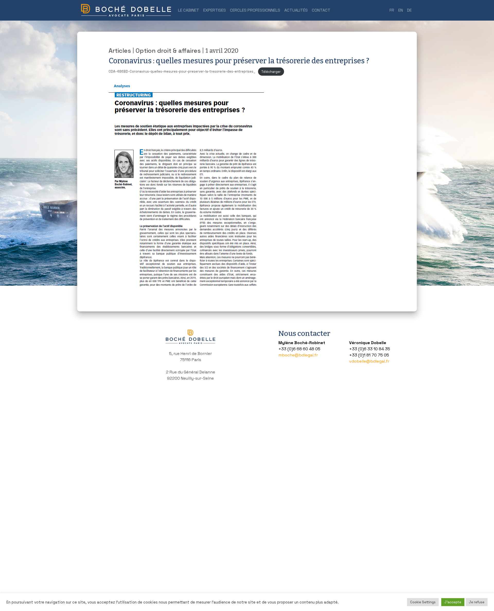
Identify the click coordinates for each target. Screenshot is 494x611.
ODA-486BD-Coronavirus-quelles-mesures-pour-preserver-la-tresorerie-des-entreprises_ (182, 71)
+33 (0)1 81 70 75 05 (369, 355)
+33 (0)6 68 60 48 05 (299, 349)
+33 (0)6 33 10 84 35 (369, 349)
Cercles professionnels (255, 10)
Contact (321, 10)
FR (392, 10)
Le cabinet (188, 10)
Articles (120, 51)
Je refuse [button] (476, 602)
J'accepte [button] (452, 602)
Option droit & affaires (168, 51)
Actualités (296, 10)
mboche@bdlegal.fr (298, 355)
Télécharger (271, 71)
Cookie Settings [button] (423, 602)
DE (409, 10)
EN (400, 10)
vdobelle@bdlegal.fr (369, 361)
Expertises (214, 10)
